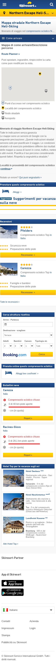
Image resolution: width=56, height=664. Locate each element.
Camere (28, 341)
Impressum (7, 628)
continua (5, 168)
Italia (5, 394)
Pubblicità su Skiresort (14, 642)
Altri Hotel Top (10, 544)
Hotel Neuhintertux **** (38, 495)
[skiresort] (28, 4)
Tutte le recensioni (9, 302)
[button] (14, 355)
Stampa (5, 635)
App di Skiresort (11, 574)
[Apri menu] (4, 4)
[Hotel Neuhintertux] (9, 501)
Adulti (6, 341)
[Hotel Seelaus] (9, 478)
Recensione (27, 255)
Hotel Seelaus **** (34, 471)
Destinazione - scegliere (14, 330)
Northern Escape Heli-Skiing (31, 13)
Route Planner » (10, 54)
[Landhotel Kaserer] (9, 525)
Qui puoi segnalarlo (29, 177)
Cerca (42, 354)
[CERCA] (51, 4)
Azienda (34, 621)
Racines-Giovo (12, 427)
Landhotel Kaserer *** (36, 518)
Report (27, 418)
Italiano (13, 610)
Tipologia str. (41, 341)
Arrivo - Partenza (11, 320)
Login (33, 628)
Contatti (5, 621)
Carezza (8, 390)
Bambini (18, 341)
